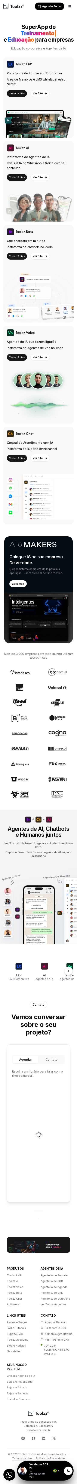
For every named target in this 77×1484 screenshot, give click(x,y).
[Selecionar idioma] (57, 1470)
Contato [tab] (52, 1053)
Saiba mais (18, 577)
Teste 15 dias (17, 87)
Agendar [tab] (25, 1053)
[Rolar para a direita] (68, 964)
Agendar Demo (52, 6)
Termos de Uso (22, 1452)
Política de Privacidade (50, 1452)
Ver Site (38, 87)
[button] (38, 583)
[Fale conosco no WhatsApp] (9, 1475)
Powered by (59, 1458)
